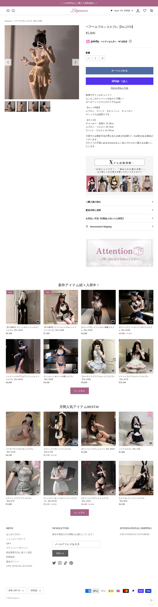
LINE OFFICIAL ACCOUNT (19, 566)
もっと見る (79, 391)
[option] (42, 62)
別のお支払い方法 (119, 88)
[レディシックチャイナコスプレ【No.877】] (23, 478)
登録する (60, 553)
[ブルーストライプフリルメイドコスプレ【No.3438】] (98, 356)
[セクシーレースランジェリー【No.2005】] (98, 429)
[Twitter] (54, 563)
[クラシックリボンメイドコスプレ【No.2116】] (61, 429)
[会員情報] (137, 10)
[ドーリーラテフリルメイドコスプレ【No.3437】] (136, 356)
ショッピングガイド (16, 539)
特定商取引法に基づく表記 (19, 552)
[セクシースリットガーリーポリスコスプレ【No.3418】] (136, 307)
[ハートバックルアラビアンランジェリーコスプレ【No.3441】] (23, 356)
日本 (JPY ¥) (14, 590)
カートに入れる (119, 70)
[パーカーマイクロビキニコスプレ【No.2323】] (23, 429)
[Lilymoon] (79, 10)
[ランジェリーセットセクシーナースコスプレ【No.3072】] (61, 478)
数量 (88, 53)
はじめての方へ (13, 534)
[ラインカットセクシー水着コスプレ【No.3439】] (61, 356)
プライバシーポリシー (17, 548)
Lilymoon (8, 21)
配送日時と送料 (93, 210)
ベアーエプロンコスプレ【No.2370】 (28, 21)
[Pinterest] (71, 563)
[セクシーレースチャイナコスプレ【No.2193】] (98, 478)
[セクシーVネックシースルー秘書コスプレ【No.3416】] (98, 307)
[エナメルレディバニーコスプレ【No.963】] (136, 478)
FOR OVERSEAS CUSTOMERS (135, 534)
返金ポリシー (12, 561)
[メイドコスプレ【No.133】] (136, 429)
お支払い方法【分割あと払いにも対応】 (105, 218)
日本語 (34, 590)
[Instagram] (60, 563)
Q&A (8, 543)
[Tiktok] (65, 563)
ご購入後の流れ (93, 202)
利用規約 (10, 557)
